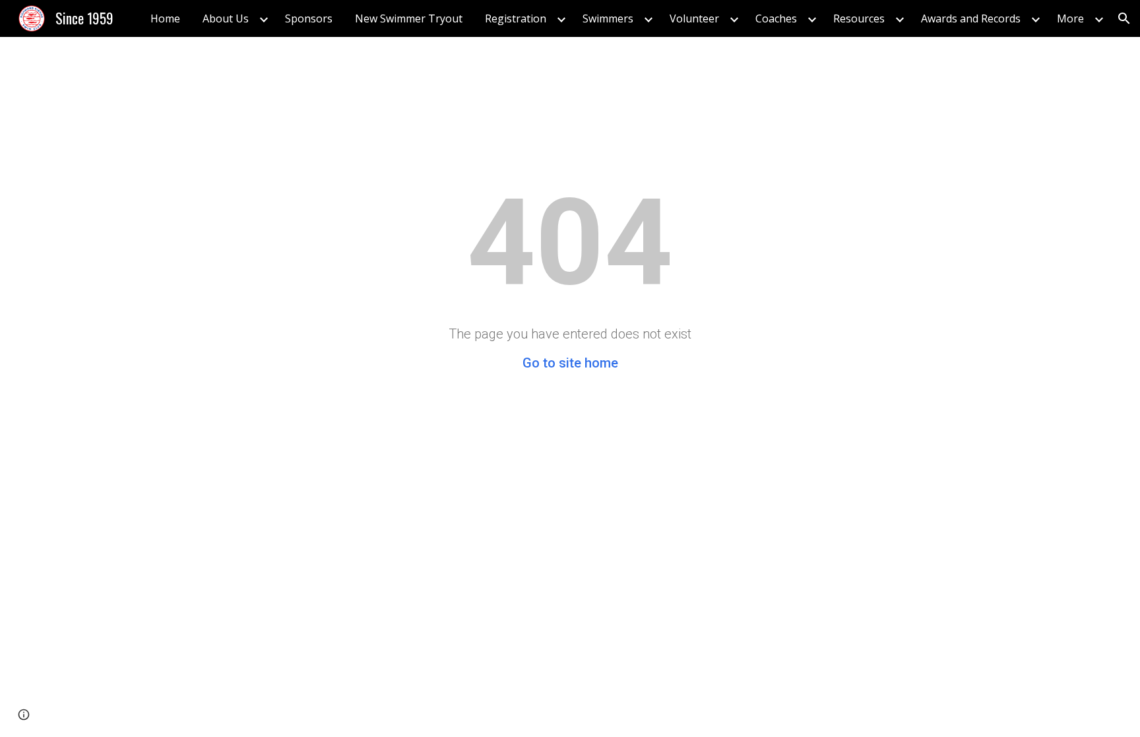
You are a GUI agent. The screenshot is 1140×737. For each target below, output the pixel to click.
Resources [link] (859, 18)
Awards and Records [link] (971, 18)
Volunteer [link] (694, 18)
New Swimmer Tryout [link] (408, 18)
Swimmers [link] (608, 18)
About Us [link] (226, 18)
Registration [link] (515, 18)
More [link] (1070, 18)
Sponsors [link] (308, 18)
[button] (1124, 18)
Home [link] (165, 18)
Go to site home (570, 363)
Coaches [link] (776, 18)
